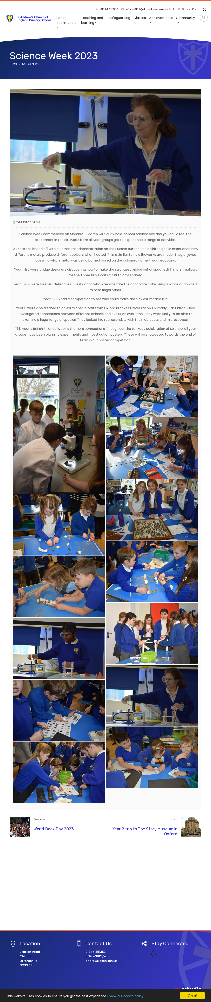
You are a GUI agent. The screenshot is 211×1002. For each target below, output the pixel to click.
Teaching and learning (92, 20)
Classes (140, 17)
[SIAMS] (105, 845)
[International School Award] (105, 854)
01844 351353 (109, 9)
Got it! (192, 995)
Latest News (31, 64)
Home (14, 64)
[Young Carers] (105, 878)
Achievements (161, 17)
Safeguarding (119, 17)
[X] (204, 10)
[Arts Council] (105, 903)
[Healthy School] (105, 895)
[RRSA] (105, 862)
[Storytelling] (105, 886)
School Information (66, 20)
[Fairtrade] (105, 911)
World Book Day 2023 (54, 828)
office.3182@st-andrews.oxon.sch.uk (150, 9)
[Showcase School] (105, 870)
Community (185, 17)
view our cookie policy (126, 995)
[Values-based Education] (105, 837)
